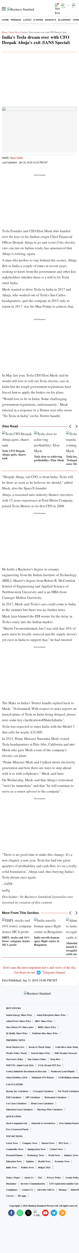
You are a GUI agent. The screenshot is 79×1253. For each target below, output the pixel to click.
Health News (44, 1161)
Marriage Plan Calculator (50, 1109)
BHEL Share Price (47, 1027)
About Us (28, 1177)
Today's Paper (13, 1177)
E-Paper (38, 20)
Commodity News (14, 1149)
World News (54, 1155)
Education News (14, 1161)
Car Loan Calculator (16, 1103)
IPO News (63, 1143)
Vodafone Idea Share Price (45, 1033)
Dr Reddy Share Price (17, 1033)
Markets (50, 20)
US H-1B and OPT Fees (49, 1065)
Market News (48, 1143)
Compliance (12, 1189)
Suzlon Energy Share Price (19, 1015)
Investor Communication (33, 1183)
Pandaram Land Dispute (63, 1071)
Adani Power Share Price (18, 1021)
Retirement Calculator (56, 1097)
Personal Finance (14, 1155)
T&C (40, 1177)
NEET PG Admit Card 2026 (20, 1065)
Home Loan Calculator (42, 1103)
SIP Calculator (33, 1097)
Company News (29, 1143)
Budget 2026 (44, 1167)
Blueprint (64, 20)
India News (15, 32)
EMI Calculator (13, 1097)
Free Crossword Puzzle (17, 1129)
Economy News (62, 1161)
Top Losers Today (14, 1059)
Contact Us (27, 1189)
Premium (16, 20)
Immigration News (37, 1149)
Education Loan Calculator (19, 1109)
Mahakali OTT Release (43, 1077)
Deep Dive (55, 1059)
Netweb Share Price (40, 1053)
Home (5, 20)
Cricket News (56, 1149)
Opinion (30, 1161)
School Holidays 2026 (16, 1077)
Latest (27, 20)
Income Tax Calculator (17, 1091)
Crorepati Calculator (43, 1091)
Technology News (35, 1155)
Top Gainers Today (37, 1059)
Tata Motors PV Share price (20, 1027)
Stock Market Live (15, 1047)
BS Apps (22, 1195)
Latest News (12, 1143)
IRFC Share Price (43, 1021)
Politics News (27, 1167)
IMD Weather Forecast (65, 1053)
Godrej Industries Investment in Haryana (26, 1071)
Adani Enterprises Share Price (51, 1015)
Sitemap (62, 1189)
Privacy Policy (54, 1177)
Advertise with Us (45, 1189)
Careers (10, 1195)
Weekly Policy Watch (16, 1053)
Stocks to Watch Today (40, 1047)
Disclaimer (11, 1183)
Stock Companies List (16, 1123)
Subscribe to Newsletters (43, 1123)
